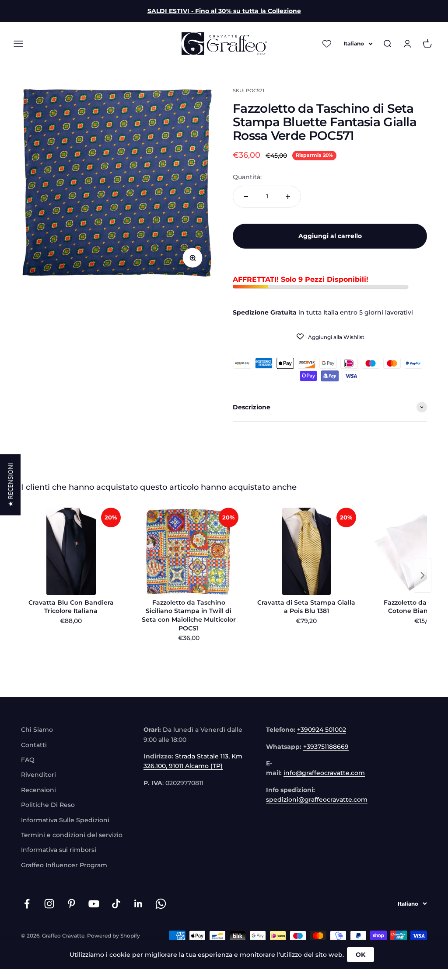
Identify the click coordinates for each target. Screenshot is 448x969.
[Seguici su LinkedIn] (138, 904)
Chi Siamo (37, 730)
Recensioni (38, 790)
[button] (10, 484)
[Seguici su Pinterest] (71, 904)
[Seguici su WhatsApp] (161, 904)
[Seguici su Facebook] (27, 904)
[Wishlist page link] (326, 43)
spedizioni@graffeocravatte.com (317, 799)
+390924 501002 (321, 730)
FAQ (28, 760)
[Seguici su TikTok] (116, 904)
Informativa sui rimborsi (58, 850)
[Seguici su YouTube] (94, 904)
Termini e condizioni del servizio (71, 835)
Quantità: (247, 177)
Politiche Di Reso (48, 805)
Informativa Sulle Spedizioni (65, 820)
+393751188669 (326, 747)
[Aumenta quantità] (288, 196)
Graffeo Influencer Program (64, 865)
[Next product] (422, 575)
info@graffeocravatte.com (324, 773)
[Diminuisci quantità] (246, 196)
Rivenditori (38, 775)
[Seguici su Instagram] (49, 904)
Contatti (34, 745)
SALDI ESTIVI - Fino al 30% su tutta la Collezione (224, 11)
